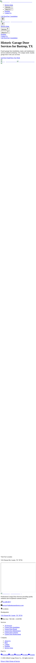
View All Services (27, 233)
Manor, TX (5, 544)
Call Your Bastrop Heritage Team (13, 501)
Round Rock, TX (7, 521)
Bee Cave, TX (6, 538)
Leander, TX (6, 526)
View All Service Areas (8, 555)
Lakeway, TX (6, 528)
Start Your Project (6, 334)
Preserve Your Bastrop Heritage (10, 233)
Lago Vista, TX (6, 542)
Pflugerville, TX (6, 530)
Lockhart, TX (6, 549)
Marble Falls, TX (7, 551)
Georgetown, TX (7, 523)
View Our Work (16, 334)
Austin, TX (5, 519)
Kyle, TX (5, 535)
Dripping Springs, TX (8, 537)
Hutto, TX (5, 531)
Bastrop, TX (5, 547)
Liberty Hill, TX (7, 540)
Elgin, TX (5, 545)
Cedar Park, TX (6, 525)
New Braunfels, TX (7, 552)
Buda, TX (5, 533)
